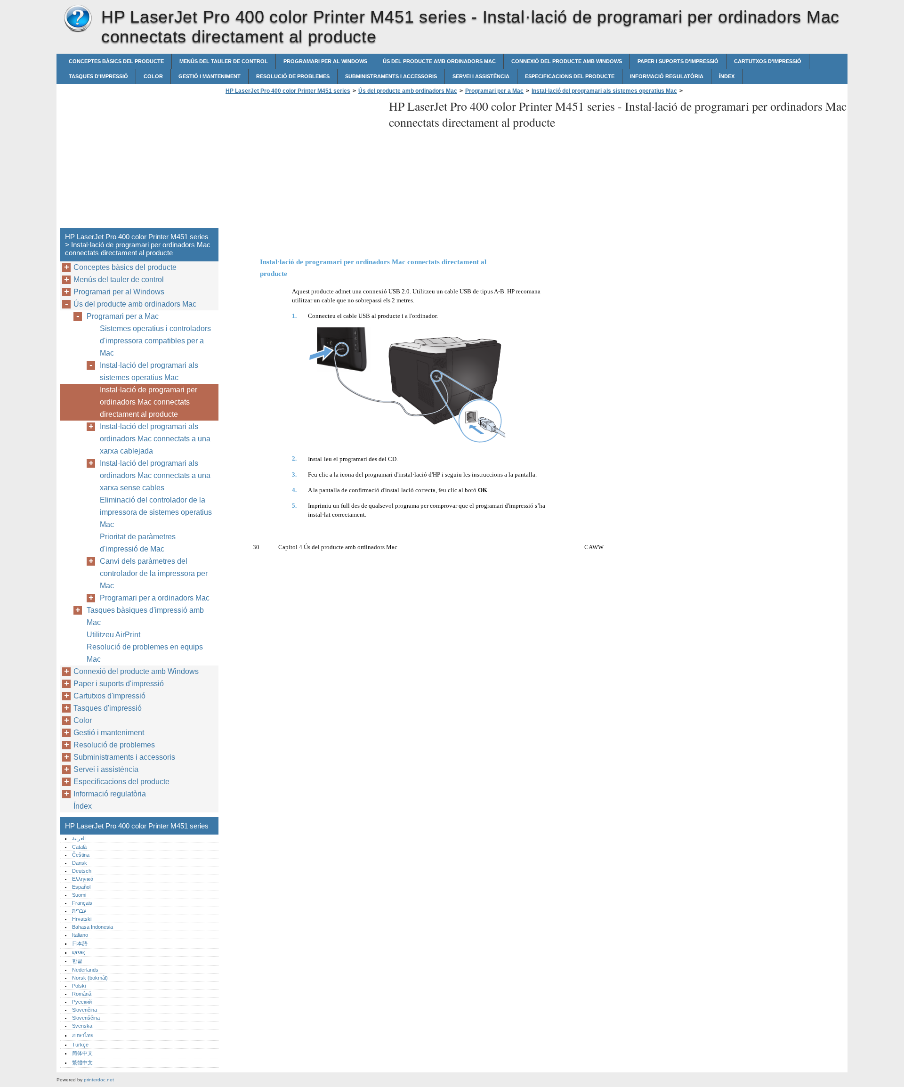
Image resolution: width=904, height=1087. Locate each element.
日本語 (80, 943)
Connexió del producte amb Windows (566, 61)
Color (153, 76)
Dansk (79, 863)
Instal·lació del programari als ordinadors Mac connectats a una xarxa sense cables (155, 475)
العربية (79, 838)
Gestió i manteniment (209, 76)
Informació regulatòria (666, 76)
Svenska (82, 1026)
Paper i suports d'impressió (678, 61)
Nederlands (85, 970)
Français (82, 903)
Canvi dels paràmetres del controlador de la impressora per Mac (154, 573)
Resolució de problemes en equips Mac (145, 653)
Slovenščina (86, 1018)
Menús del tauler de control (223, 61)
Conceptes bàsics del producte (116, 61)
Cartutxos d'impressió (767, 61)
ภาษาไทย (83, 1035)
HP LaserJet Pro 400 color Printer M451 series (78, 19)
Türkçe (80, 1044)
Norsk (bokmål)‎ (90, 978)
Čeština (80, 855)
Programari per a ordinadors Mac (155, 598)
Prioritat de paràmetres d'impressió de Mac (138, 543)
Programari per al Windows (325, 61)
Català (79, 847)
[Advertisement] (302, 164)
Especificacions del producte (569, 76)
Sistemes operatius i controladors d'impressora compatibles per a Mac (155, 340)
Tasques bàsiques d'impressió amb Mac (145, 616)
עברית (79, 911)
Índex (726, 76)
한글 (77, 961)
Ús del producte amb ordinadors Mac (439, 61)
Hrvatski (81, 919)
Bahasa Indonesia (92, 927)
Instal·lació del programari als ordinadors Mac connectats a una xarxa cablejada (155, 438)
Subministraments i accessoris (391, 76)
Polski (79, 986)
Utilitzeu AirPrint (113, 635)
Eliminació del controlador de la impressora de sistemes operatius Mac (156, 512)
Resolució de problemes (293, 76)
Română (81, 994)
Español (81, 887)
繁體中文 (82, 1062)
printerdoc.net (99, 1079)
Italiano (80, 935)
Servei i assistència (480, 76)
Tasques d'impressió (98, 76)
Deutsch (81, 871)
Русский (82, 1002)
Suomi (79, 895)
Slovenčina (84, 1010)
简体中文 (82, 1053)
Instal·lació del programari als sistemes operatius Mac (604, 91)
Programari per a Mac (494, 91)
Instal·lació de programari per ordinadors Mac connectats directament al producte (148, 402)
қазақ (78, 952)
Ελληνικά (82, 879)
